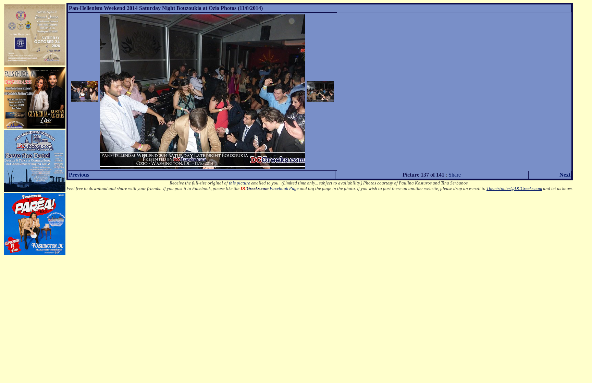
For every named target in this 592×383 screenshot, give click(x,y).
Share (454, 175)
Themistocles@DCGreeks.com (514, 188)
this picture (239, 182)
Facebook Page (270, 188)
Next (564, 175)
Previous (79, 175)
